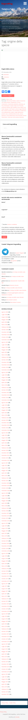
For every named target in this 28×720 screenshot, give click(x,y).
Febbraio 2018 (5, 568)
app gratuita (14, 260)
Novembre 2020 (5, 485)
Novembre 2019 (5, 515)
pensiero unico (4, 114)
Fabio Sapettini (13, 107)
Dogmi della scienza (7, 69)
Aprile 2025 (4, 352)
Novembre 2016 (5, 606)
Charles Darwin (6, 102)
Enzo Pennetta (20, 105)
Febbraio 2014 (5, 689)
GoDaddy (17, 717)
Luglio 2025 (4, 344)
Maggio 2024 (5, 380)
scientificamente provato (13, 114)
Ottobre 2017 (5, 578)
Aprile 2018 (4, 563)
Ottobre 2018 (5, 548)
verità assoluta (16, 117)
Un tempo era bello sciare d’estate (13, 287)
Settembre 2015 (6, 641)
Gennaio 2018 (5, 571)
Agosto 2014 (5, 674)
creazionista (10, 104)
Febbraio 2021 (5, 478)
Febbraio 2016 (5, 629)
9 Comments (6, 77)
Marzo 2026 (4, 324)
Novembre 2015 (5, 636)
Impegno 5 (6, 109)
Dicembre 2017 (5, 573)
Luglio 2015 (4, 646)
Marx (2, 110)
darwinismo (15, 104)
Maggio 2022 (5, 440)
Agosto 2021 (5, 463)
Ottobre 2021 (5, 458)
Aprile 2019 (4, 533)
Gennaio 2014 (5, 691)
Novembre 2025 (5, 334)
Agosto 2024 (5, 372)
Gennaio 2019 (5, 541)
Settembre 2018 (6, 551)
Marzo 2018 (4, 566)
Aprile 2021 (4, 473)
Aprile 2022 (4, 443)
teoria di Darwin (19, 115)
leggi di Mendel (22, 109)
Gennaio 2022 (5, 450)
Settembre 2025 (6, 339)
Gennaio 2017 (5, 601)
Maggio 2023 (5, 410)
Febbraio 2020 (5, 508)
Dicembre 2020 (5, 483)
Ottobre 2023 (5, 397)
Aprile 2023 (4, 412)
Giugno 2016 (5, 619)
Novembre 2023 (5, 395)
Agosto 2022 (5, 432)
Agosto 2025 (5, 342)
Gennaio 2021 (5, 480)
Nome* (3, 202)
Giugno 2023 (5, 407)
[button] (25, 2)
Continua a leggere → (8, 95)
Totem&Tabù (6, 74)
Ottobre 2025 (5, 337)
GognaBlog (6, 3)
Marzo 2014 (4, 686)
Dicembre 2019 (5, 513)
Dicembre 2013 (5, 694)
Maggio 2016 (5, 621)
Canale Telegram (20, 253)
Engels (15, 105)
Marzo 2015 (4, 656)
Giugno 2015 (5, 649)
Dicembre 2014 (5, 664)
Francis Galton (20, 107)
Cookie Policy (12, 703)
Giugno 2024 (5, 377)
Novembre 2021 (5, 455)
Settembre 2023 (6, 400)
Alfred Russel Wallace (11, 101)
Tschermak (9, 117)
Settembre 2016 (6, 611)
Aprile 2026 (4, 322)
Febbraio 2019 (5, 538)
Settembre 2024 (6, 370)
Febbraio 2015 (5, 659)
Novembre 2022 (5, 425)
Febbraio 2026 (5, 327)
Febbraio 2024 (5, 387)
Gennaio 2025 (5, 359)
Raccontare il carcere (12, 300)
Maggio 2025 (5, 349)
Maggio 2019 (5, 531)
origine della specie (19, 112)
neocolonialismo (16, 110)
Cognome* (4, 209)
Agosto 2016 (5, 613)
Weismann (21, 117)
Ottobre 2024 (5, 367)
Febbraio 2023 (5, 417)
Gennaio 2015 (5, 661)
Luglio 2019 (4, 525)
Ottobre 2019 (5, 518)
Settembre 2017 (6, 581)
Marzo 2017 (4, 596)
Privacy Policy (5, 703)
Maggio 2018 (5, 561)
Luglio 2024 (4, 375)
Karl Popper (12, 109)
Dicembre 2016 (5, 603)
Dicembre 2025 (5, 332)
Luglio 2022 (4, 435)
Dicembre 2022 (5, 422)
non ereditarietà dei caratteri (7, 112)
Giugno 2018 (5, 558)
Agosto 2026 (5, 312)
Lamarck (17, 109)
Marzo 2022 (4, 445)
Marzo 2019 (4, 536)
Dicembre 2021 (5, 453)
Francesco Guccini (14, 285)
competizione (13, 102)
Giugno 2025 (5, 347)
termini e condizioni (12, 224)
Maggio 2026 (5, 319)
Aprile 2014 (4, 684)
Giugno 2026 (5, 317)
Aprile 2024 (4, 382)
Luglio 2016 (4, 616)
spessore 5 (3, 115)
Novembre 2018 (5, 546)
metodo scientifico (8, 110)
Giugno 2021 (5, 468)
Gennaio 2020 (5, 510)
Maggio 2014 (5, 681)
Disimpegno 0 (7, 105)
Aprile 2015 (4, 654)
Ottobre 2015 (5, 639)
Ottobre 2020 (5, 488)
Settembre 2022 (6, 430)
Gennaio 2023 (5, 420)
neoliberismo (23, 110)
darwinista (21, 104)
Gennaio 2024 (5, 390)
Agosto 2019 (5, 523)
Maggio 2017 (5, 591)
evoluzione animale (5, 107)
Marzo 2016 (4, 626)
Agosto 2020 (5, 493)
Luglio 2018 (4, 556)
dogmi (12, 105)
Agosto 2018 (5, 553)
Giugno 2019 (5, 528)
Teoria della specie (11, 115)
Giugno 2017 (5, 588)
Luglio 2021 (4, 465)
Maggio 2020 (5, 500)
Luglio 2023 (4, 405)
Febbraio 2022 (5, 448)
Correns (18, 102)
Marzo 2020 (4, 505)
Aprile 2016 (4, 624)
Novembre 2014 (5, 666)
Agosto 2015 (5, 644)
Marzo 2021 (4, 475)
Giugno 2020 (5, 498)
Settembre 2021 (6, 460)
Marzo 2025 (4, 355)
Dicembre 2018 (5, 543)
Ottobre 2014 (5, 669)
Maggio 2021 (5, 470)
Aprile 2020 (4, 503)
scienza (21, 114)
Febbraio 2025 (5, 357)
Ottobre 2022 (5, 427)
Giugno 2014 (5, 679)
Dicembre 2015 (5, 634)
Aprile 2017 (4, 593)
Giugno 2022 (5, 437)
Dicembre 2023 (5, 392)
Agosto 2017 (5, 583)
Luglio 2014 (4, 676)
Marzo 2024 (4, 385)
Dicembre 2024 (5, 362)
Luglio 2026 (4, 314)
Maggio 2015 (5, 651)
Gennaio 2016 (5, 631)
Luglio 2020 (4, 495)
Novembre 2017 (5, 576)
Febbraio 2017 (5, 598)
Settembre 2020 (6, 490)
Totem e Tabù (9, 99)
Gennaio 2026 (5, 329)
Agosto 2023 (5, 402)
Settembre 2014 (6, 671)
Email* (3, 217)
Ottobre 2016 (5, 609)
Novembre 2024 (5, 365)
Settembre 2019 (6, 520)
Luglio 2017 (4, 586)
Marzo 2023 (4, 415)
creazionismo (4, 104)
